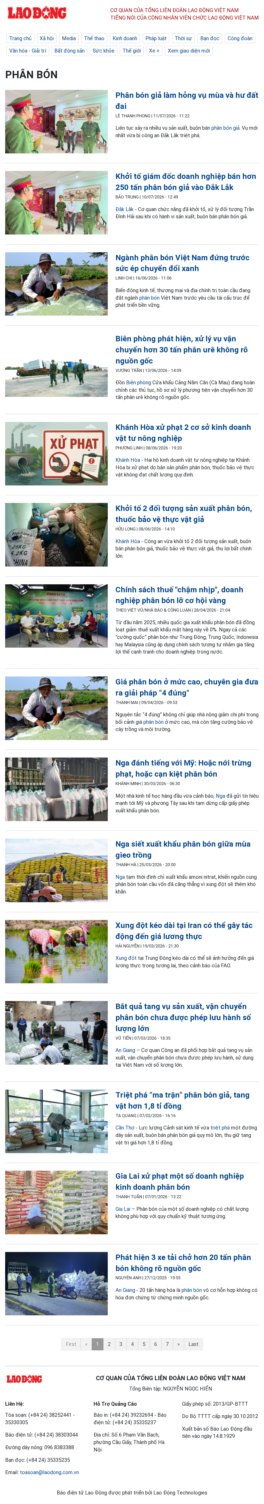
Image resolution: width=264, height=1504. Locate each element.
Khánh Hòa (128, 460)
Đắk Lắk (125, 209)
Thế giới (132, 51)
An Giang (126, 1050)
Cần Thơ (126, 1128)
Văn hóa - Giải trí (27, 51)
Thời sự (183, 38)
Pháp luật (156, 38)
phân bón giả (225, 128)
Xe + (154, 51)
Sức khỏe (103, 51)
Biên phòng (138, 382)
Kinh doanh (125, 38)
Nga (220, 796)
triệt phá (220, 1128)
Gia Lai (123, 1209)
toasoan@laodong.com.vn (49, 1472)
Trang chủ (20, 38)
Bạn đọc (209, 38)
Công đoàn (240, 38)
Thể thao (94, 38)
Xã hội (47, 38)
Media (69, 38)
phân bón (149, 298)
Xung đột (126, 958)
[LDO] (56, 122)
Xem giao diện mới (189, 51)
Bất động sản (69, 51)
